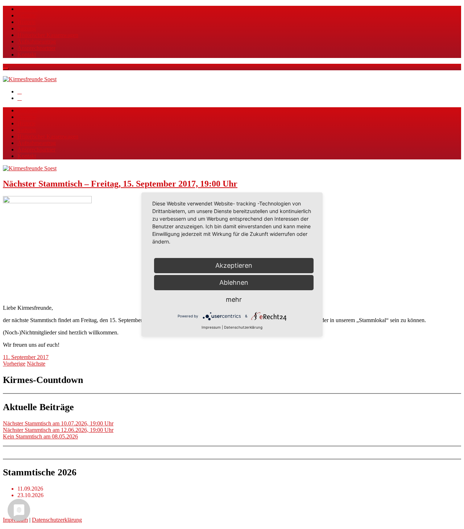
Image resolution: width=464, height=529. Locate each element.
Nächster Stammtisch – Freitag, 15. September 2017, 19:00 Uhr (120, 183)
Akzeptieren (233, 265)
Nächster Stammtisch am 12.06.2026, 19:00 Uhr (58, 430)
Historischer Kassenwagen (47, 35)
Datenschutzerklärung (57, 520)
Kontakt (26, 54)
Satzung (26, 28)
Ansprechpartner (36, 48)
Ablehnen (233, 282)
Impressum (211, 327)
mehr (234, 299)
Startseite (27, 9)
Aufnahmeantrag (36, 41)
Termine (26, 15)
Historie (26, 22)
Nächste (36, 364)
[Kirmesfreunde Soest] (30, 79)
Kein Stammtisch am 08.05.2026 (40, 436)
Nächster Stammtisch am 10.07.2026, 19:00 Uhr (58, 423)
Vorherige (14, 364)
